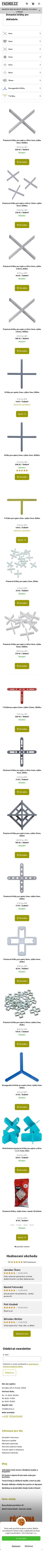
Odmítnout (29, 1546)
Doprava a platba (9, 1440)
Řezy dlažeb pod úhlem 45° (13, 1505)
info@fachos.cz (8, 1409)
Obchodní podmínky (10, 1443)
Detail (20, 414)
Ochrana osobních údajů (12, 1447)
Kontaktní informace (10, 1437)
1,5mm (19, 1225)
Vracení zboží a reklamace (13, 1450)
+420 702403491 (12, 1416)
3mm (31, 1225)
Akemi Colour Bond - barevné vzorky (17, 1509)
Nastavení (16, 1546)
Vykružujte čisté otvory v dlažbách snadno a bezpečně (20, 1471)
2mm (25, 1225)
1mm (12, 1225)
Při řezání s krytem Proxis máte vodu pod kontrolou (18, 1476)
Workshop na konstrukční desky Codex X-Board (21, 1488)
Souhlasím (22, 1538)
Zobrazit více (22, 1333)
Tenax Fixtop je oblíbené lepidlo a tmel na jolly (21, 1481)
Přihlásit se (9, 1373)
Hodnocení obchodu (22, 1256)
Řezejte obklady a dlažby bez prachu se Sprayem (22, 1484)
